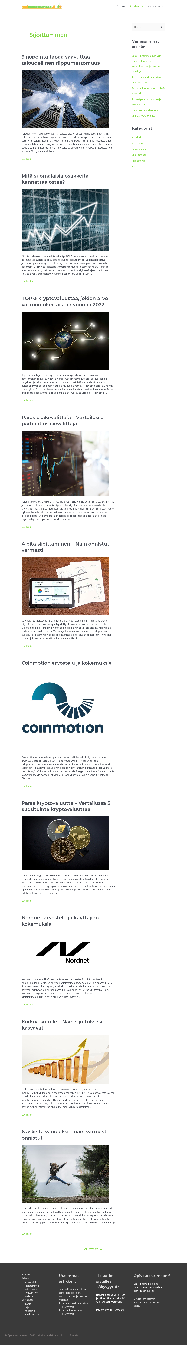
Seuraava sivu (93, 1249)
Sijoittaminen (139, 155)
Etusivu (121, 6)
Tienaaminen (139, 161)
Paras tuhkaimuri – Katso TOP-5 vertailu (72, 1312)
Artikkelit (135, 6)
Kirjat (27, 1308)
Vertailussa (154, 6)
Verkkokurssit (31, 1315)
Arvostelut (138, 143)
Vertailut (137, 167)
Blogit (27, 1304)
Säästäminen (139, 149)
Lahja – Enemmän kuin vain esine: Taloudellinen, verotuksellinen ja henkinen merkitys (73, 1294)
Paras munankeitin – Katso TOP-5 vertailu (73, 1305)
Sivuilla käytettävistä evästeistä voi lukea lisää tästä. (147, 1302)
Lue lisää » (27, 159)
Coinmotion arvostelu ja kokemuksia (67, 663)
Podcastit (29, 1311)
